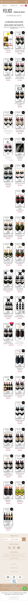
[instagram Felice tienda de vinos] (9, 547)
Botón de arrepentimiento (14, 589)
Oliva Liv (8, 50)
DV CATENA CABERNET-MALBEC (8, 77)
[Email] (18, 547)
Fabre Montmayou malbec (20, 209)
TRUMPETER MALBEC (20, 369)
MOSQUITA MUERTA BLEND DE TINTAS (20, 316)
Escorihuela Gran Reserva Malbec (20, 131)
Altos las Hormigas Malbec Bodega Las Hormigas (8, 184)
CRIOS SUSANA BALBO (20, 474)
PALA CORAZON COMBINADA (8, 527)
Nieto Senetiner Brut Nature (8, 262)
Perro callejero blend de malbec (8, 289)
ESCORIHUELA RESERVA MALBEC (19, 77)
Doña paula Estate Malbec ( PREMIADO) (8, 131)
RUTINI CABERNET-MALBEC (20, 104)
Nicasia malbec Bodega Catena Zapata (19, 51)
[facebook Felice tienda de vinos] (14, 547)
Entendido (14, 597)
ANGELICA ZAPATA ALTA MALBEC (8, 395)
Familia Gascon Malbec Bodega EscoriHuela (19, 447)
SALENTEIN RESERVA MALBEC (8, 474)
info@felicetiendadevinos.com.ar (17, 555)
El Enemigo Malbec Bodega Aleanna (8, 342)
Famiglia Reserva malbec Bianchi (8, 236)
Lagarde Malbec (20, 395)
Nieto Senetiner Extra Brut (20, 262)
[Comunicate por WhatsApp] (25, 589)
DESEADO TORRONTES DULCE (19, 501)
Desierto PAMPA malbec (8, 447)
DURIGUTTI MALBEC (8, 501)
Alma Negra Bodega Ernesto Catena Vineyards (20, 342)
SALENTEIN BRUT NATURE (19, 236)
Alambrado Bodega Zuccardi (19, 157)
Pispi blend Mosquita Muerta (20, 289)
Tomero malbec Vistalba (20, 421)
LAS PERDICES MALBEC (8, 157)
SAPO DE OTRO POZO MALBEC (8, 316)
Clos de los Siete (20, 183)
